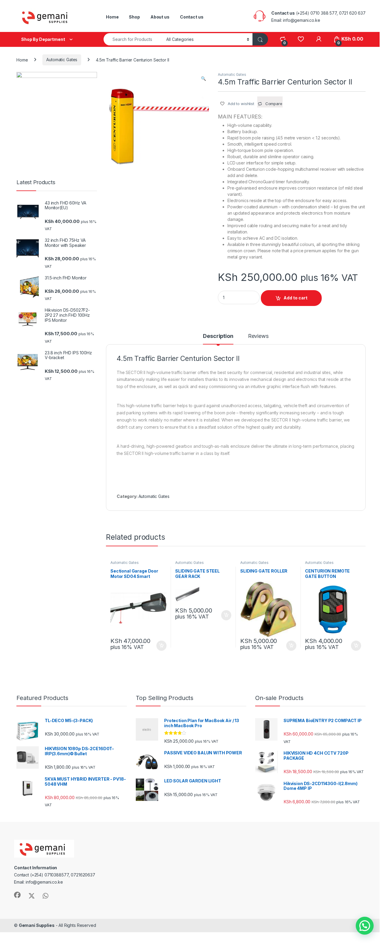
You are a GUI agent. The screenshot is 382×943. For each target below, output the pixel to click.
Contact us (192, 16)
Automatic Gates (61, 59)
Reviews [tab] (258, 336)
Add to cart (295, 297)
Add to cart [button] (161, 646)
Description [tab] (218, 336)
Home (112, 16)
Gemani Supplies (37, 925)
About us (160, 16)
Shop (134, 16)
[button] (203, 78)
